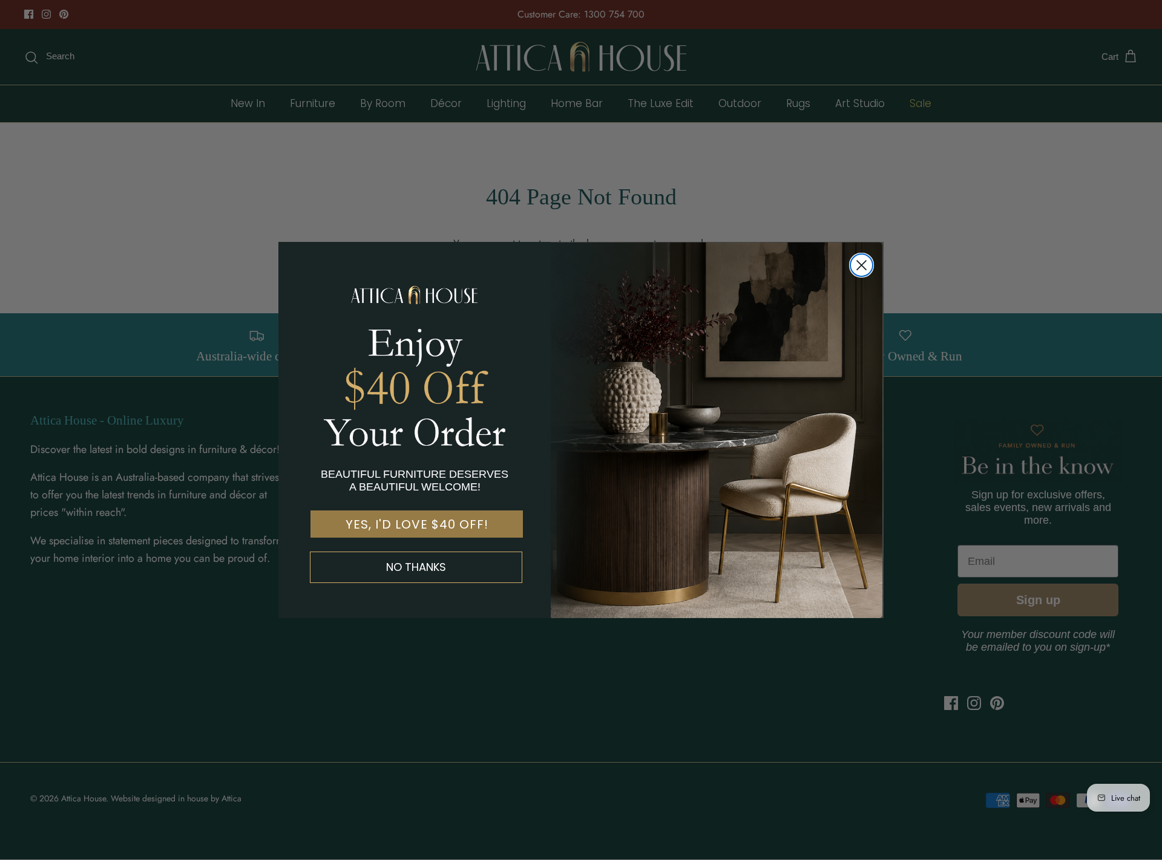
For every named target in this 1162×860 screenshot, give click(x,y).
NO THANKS (416, 567)
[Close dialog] (861, 265)
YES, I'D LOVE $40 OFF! (417, 524)
